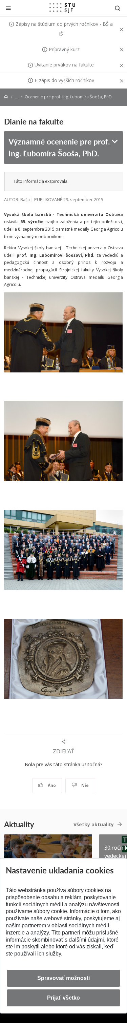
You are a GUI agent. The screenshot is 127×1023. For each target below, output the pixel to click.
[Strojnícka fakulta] (62, 8)
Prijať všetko (63, 998)
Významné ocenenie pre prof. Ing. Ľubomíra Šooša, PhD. (59, 147)
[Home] (6, 97)
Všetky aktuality (93, 824)
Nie (84, 785)
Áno (51, 785)
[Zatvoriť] (8, 8)
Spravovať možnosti (63, 978)
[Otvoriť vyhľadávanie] (117, 8)
